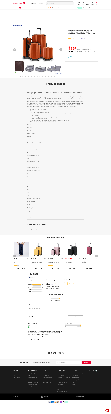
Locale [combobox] (37, 312)
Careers (74, 387)
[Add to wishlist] (61, 26)
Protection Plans (32, 387)
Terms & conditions (32, 377)
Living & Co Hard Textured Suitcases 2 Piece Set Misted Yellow (37, 262)
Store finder (45, 373)
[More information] (94, 51)
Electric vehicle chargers (63, 387)
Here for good (75, 380)
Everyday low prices (62, 382)
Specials (41, 3)
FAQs (58, 373)
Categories (33, 3)
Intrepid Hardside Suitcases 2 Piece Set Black (71, 261)
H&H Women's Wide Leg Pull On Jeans (21, 261)
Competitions (46, 375)
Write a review (82, 38)
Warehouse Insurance (33, 382)
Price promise (60, 375)
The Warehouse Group (77, 373)
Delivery (15, 375)
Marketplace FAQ (47, 382)
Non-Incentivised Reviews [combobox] (49, 312)
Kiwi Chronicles (75, 375)
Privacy (29, 375)
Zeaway (73, 28)
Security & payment (32, 373)
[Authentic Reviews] (33, 277)
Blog (58, 389)
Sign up (86, 362)
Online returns (16, 380)
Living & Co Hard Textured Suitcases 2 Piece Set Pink (53, 261)
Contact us (59, 380)
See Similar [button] (18, 72)
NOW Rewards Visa (32, 380)
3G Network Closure (62, 391)
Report (43, 339)
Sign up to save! (24, 362)
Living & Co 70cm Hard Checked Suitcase (89, 261)
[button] (92, 3)
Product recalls (60, 384)
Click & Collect (16, 377)
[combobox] (76, 316)
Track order (16, 373)
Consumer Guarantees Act (63, 377)
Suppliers (74, 384)
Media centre (75, 382)
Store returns (46, 380)
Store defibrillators (47, 377)
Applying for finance (32, 384)
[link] (54, 283)
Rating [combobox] (30, 312)
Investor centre (75, 377)
